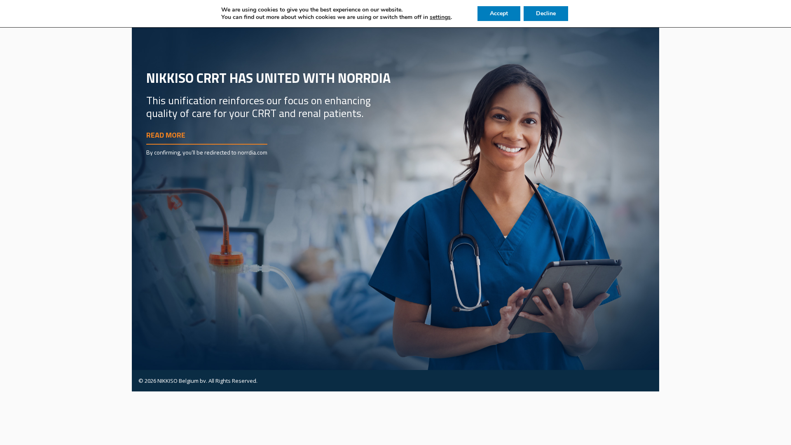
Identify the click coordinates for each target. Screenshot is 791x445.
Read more (165, 135)
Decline (546, 13)
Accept (499, 13)
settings (440, 17)
